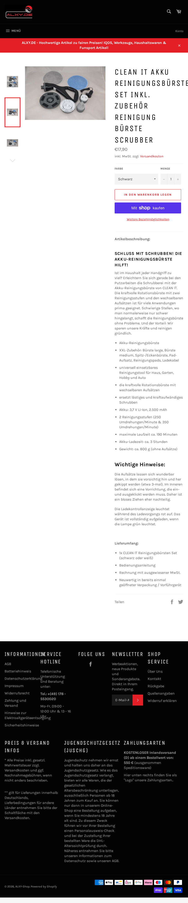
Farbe (119, 168)
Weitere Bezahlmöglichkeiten (148, 219)
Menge (165, 168)
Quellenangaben (161, 693)
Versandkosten (151, 156)
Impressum (14, 686)
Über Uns (155, 671)
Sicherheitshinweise (22, 725)
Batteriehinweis (18, 671)
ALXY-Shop (22, 886)
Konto (179, 31)
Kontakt (154, 679)
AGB (8, 664)
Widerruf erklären (162, 700)
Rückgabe (156, 686)
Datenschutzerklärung (23, 678)
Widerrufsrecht (17, 693)
